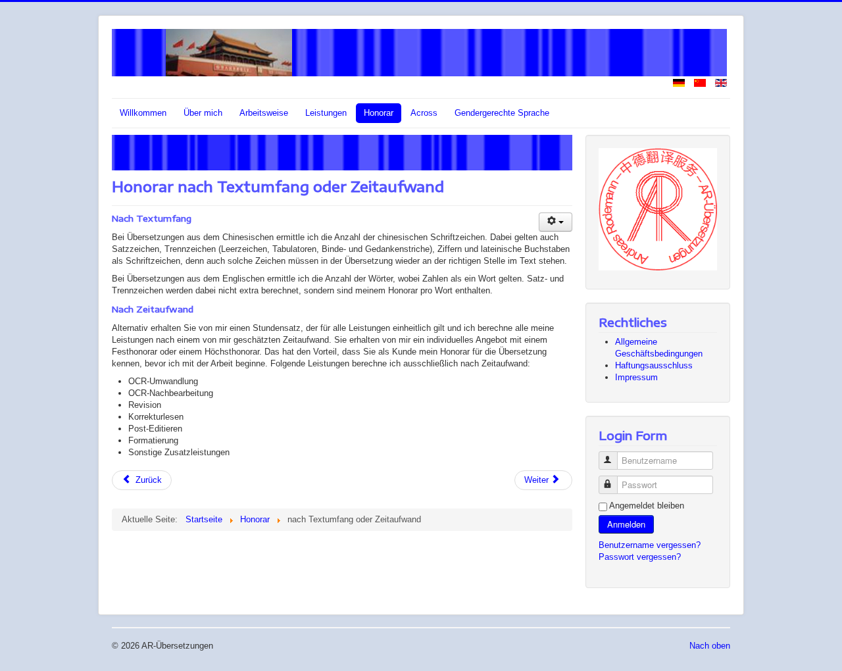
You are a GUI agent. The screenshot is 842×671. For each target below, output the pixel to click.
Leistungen (326, 113)
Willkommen (143, 113)
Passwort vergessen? (640, 557)
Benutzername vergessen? (650, 545)
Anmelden (626, 524)
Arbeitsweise (263, 113)
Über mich (203, 113)
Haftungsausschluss (654, 365)
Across (423, 113)
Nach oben (709, 646)
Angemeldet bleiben (646, 505)
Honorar (378, 113)
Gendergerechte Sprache (502, 113)
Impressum (636, 377)
